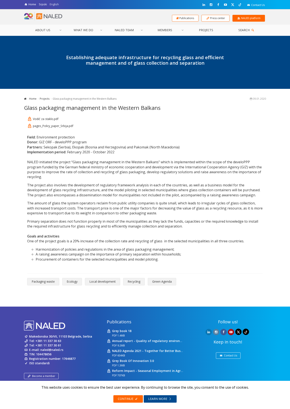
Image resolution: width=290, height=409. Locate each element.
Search (244, 30)
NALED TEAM (124, 30)
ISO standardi (39, 363)
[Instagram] (211, 4)
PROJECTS (206, 30)
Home (32, 99)
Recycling (134, 281)
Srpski (43, 4)
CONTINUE (126, 399)
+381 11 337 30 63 (48, 341)
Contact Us (258, 5)
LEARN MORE (158, 399)
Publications (119, 322)
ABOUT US (42, 30)
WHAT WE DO (83, 30)
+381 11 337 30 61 (48, 345)
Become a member (43, 376)
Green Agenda (162, 281)
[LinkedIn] (204, 4)
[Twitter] (232, 4)
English (54, 4)
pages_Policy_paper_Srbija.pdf (53, 126)
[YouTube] (225, 4)
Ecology (72, 281)
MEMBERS (165, 30)
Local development (102, 281)
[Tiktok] (240, 4)
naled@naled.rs (51, 350)
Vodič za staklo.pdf (45, 119)
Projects (44, 99)
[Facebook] (218, 4)
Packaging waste (43, 281)
